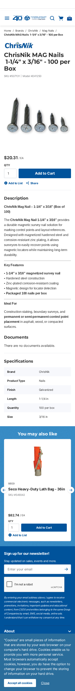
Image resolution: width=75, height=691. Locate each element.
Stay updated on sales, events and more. (30, 561)
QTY (7, 165)
